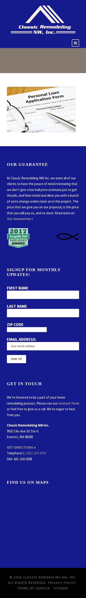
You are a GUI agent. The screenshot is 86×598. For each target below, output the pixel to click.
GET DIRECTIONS (20, 447)
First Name (17, 288)
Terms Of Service (33, 588)
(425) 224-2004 (36, 453)
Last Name (17, 306)
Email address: (21, 339)
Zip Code (15, 324)
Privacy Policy (62, 583)
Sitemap (61, 588)
